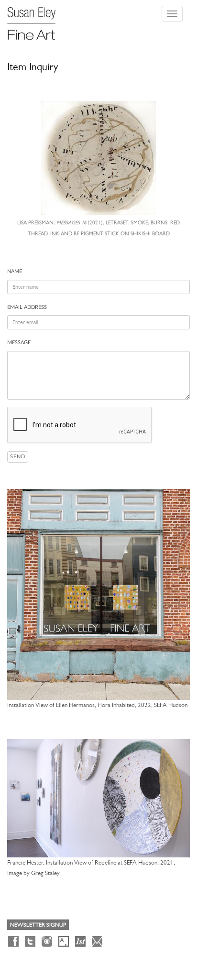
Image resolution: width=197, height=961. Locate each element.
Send (17, 456)
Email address (27, 307)
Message (19, 342)
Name (14, 271)
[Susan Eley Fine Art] (36, 20)
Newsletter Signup (38, 924)
